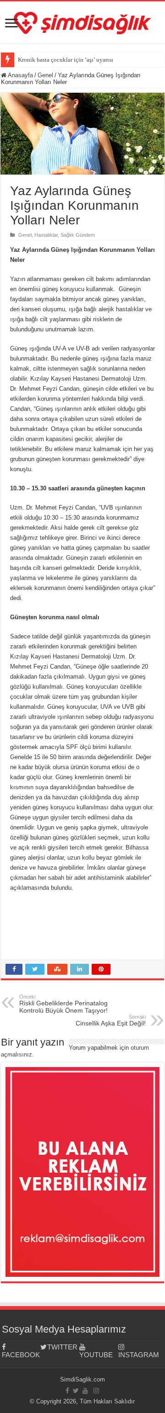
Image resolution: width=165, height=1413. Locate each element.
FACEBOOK (21, 1355)
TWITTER (62, 1347)
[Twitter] (76, 1390)
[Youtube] (85, 1390)
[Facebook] (67, 1390)
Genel (45, 75)
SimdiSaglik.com (82, 1379)
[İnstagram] (96, 1390)
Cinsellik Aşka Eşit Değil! (111, 1020)
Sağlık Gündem (77, 235)
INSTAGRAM (137, 1355)
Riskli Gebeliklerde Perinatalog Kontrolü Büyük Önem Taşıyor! (63, 1004)
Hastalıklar (46, 235)
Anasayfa (19, 75)
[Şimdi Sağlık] (82, 21)
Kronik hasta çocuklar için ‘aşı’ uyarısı (65, 59)
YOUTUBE (96, 1355)
